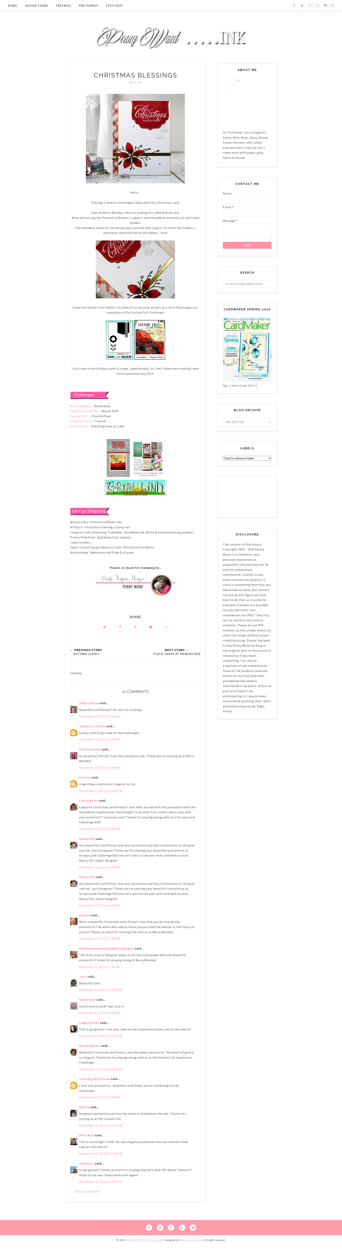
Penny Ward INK (134, 1240)
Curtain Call (78, 416)
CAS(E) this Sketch (83, 411)
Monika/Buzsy (89, 1046)
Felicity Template (155, 1240)
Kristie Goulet (90, 749)
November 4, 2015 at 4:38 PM (99, 867)
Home (12, 6)
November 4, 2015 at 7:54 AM (99, 716)
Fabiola (84, 777)
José (83, 976)
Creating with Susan (94, 1079)
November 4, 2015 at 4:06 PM (99, 829)
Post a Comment (87, 1191)
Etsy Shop (114, 6)
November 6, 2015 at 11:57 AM (100, 1036)
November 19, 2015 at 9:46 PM (100, 1182)
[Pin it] (135, 626)
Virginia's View (80, 421)
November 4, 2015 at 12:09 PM (100, 791)
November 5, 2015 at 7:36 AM (99, 967)
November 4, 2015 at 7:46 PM (99, 938)
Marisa (84, 1107)
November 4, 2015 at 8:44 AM (99, 768)
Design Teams (36, 6)
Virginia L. (86, 1163)
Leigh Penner (89, 1023)
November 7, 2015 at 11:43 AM (100, 1069)
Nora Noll (86, 1135)
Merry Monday (80, 406)
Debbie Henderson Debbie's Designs (106, 948)
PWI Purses (88, 6)
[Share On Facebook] (120, 626)
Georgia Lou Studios (191, 1240)
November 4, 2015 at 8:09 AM (99, 739)
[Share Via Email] (150, 626)
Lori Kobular (88, 800)
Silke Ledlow (89, 703)
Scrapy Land (78, 426)
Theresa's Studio (92, 726)
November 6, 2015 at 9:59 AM (99, 1013)
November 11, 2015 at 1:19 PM (100, 1125)
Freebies (63, 6)
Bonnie (84, 915)
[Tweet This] (104, 626)
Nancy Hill (87, 839)
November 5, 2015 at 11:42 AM (100, 990)
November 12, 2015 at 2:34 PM (100, 1153)
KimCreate (87, 1000)
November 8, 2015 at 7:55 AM (99, 1097)
